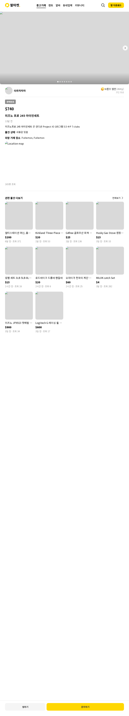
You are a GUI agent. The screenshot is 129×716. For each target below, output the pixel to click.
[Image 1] (58, 81)
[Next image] (125, 48)
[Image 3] (62, 81)
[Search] (103, 5)
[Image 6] (69, 81)
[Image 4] (64, 81)
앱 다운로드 (116, 5)
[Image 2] (60, 81)
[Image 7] (71, 81)
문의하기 (85, 706)
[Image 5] (66, 81)
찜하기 (25, 706)
